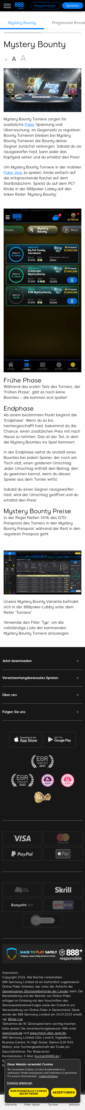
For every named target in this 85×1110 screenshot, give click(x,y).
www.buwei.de (12, 1033)
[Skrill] (63, 889)
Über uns (9, 695)
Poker (30, 124)
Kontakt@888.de (47, 1056)
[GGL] (43, 920)
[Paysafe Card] (21, 905)
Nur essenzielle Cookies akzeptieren (28, 1092)
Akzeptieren (64, 1092)
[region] (42, 25)
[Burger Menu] (7, 5)
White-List (15, 1019)
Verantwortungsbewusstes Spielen (30, 678)
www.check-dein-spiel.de (48, 1033)
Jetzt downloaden (17, 661)
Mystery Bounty (22, 23)
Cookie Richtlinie (48, 1076)
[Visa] (22, 838)
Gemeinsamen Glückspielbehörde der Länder (35, 991)
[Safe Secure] (21, 889)
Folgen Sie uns (13, 712)
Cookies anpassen (19, 1083)
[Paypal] (21, 853)
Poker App (13, 172)
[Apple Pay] (63, 854)
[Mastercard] (63, 838)
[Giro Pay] (63, 905)
